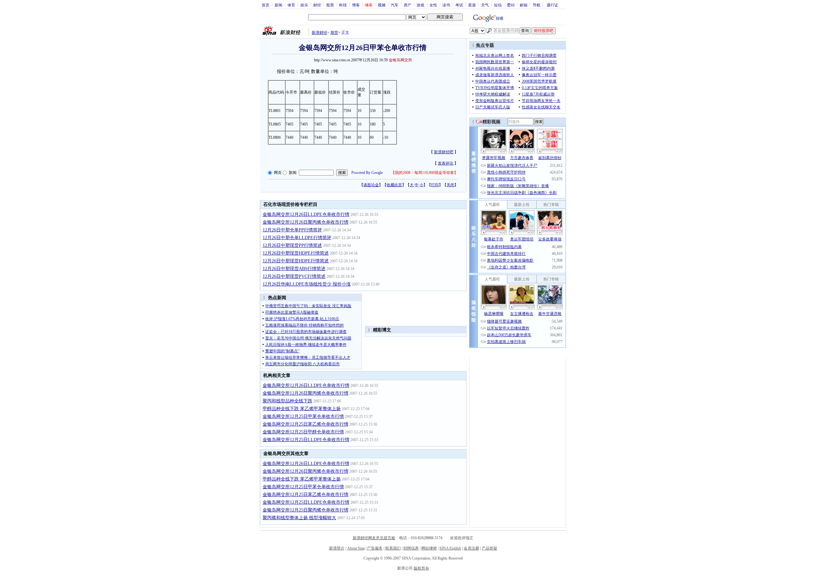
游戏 (420, 5)
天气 (485, 5)
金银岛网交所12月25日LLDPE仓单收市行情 (306, 439)
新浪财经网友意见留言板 (374, 538)
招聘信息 (411, 548)
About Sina (356, 548)
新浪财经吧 (443, 152)
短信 (498, 5)
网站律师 (429, 548)
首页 (265, 5)
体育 (291, 5)
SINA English (450, 548)
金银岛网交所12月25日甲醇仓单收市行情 (303, 431)
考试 (459, 5)
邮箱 (524, 5)
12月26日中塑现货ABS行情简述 (294, 268)
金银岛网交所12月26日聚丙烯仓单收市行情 (305, 222)
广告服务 (375, 548)
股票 (330, 5)
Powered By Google (367, 172)
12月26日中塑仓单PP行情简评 (292, 229)
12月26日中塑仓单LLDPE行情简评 (297, 237)
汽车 (394, 5)
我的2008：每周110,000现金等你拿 (424, 172)
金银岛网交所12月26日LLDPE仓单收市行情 (306, 214)
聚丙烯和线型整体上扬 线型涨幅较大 (299, 517)
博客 (356, 5)
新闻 (278, 5)
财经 (317, 5)
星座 (472, 5)
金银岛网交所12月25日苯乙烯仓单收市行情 (305, 424)
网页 (278, 172)
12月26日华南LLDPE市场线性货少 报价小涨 (307, 284)
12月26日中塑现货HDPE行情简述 (296, 253)
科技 (343, 5)
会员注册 (471, 548)
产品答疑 (489, 548)
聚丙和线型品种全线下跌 (287, 401)
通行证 (552, 5)
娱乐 (304, 5)
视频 (382, 5)
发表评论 (445, 163)
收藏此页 (394, 185)
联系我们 (393, 548)
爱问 (511, 5)
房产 (407, 5)
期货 (334, 32)
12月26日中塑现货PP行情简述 (292, 245)
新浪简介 (337, 548)
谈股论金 (371, 185)
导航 (536, 5)
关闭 (450, 185)
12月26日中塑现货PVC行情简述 (294, 276)
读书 (446, 5)
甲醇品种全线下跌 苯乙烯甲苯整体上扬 (302, 408)
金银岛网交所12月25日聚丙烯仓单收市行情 (305, 510)
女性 (433, 5)
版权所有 (421, 568)
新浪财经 (319, 32)
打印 (435, 185)
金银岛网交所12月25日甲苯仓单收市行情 (303, 416)
